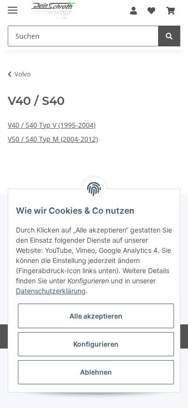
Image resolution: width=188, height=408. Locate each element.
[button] (133, 10)
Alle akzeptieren (95, 316)
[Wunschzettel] (151, 10)
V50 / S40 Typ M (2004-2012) (53, 139)
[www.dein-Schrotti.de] (50, 11)
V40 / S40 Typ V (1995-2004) (51, 125)
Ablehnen (96, 372)
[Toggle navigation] (12, 6)
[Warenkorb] (170, 10)
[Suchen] (169, 36)
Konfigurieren (96, 344)
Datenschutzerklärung (51, 291)
